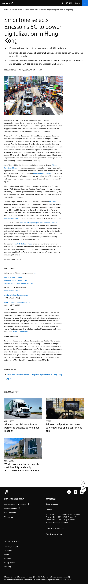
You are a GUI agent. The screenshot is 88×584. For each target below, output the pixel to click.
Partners (7, 558)
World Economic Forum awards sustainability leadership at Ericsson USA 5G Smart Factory (21, 467)
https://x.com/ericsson (13, 278)
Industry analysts (11, 546)
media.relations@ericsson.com (16, 295)
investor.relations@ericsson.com (17, 302)
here (34, 273)
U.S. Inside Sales (57, 528)
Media (6, 554)
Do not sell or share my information (18, 580)
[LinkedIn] (82, 492)
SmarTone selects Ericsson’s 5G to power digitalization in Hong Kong (34, 375)
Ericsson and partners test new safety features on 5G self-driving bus (64, 427)
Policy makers (9, 562)
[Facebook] (69, 492)
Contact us (50, 510)
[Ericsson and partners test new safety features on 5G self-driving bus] (65, 408)
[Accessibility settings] (83, 482)
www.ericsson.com (20, 332)
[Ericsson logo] (7, 3)
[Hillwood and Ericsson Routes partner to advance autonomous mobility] (23, 408)
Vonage (7, 517)
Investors (8, 550)
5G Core (52, 202)
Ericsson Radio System (42, 173)
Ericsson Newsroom (12, 290)
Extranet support (52, 504)
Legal (36, 577)
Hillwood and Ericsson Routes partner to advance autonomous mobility (21, 427)
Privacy (30, 577)
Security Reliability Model (22, 244)
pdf (9, 379)
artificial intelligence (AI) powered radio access (38, 223)
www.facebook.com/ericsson (15, 280)
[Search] (61, 3)
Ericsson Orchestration (13, 218)
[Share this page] (83, 489)
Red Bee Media (10, 513)
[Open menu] (85, 3)
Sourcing (7, 566)
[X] (75, 492)
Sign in (77, 3)
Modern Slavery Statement (14, 577)
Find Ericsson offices (54, 534)
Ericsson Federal (11, 508)
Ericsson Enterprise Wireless (15, 504)
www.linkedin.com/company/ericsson (19, 283)
